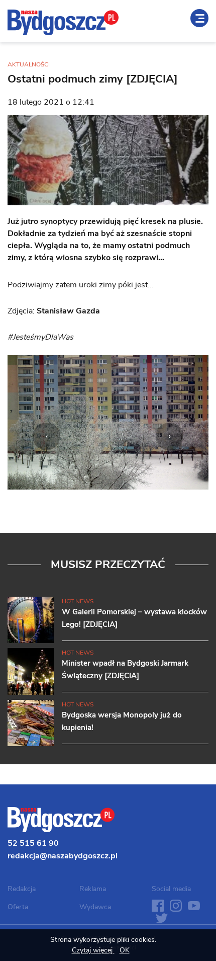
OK (125, 950)
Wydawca (95, 907)
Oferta (18, 907)
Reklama (92, 889)
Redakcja (22, 889)
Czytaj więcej (93, 950)
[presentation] (46, 436)
